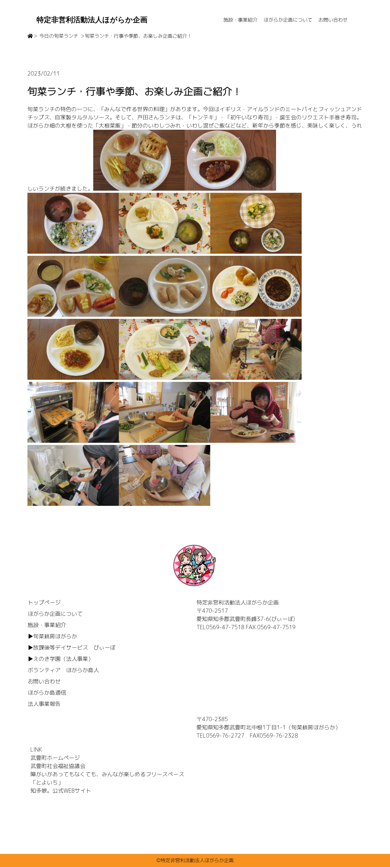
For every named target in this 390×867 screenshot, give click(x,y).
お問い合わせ (333, 19)
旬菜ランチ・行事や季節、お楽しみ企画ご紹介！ (138, 36)
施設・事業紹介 (240, 19)
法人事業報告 (44, 704)
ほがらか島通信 (47, 692)
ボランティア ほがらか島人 (63, 670)
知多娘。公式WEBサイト (60, 791)
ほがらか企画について (288, 19)
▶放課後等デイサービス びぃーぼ (71, 647)
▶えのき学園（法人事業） (61, 659)
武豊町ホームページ (55, 758)
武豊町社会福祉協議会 (57, 766)
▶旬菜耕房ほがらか (52, 636)
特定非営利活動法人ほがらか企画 (92, 20)
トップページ (44, 602)
